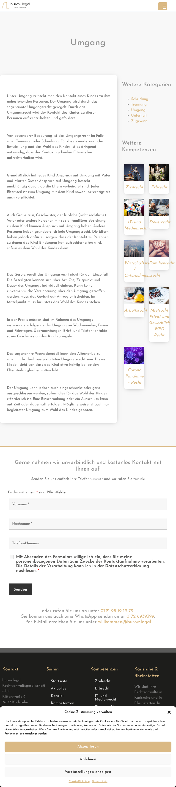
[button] (169, 712)
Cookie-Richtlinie (79, 781)
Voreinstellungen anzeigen (88, 772)
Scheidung (139, 99)
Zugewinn (139, 121)
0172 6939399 (140, 616)
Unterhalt (139, 115)
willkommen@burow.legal (124, 622)
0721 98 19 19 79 (117, 611)
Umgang (138, 110)
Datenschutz (99, 781)
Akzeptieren (88, 746)
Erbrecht (102, 688)
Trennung (139, 104)
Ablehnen (88, 759)
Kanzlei (57, 696)
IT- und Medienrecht (105, 697)
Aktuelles (58, 688)
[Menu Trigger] (162, 6)
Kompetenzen (62, 703)
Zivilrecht (102, 681)
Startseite (59, 681)
